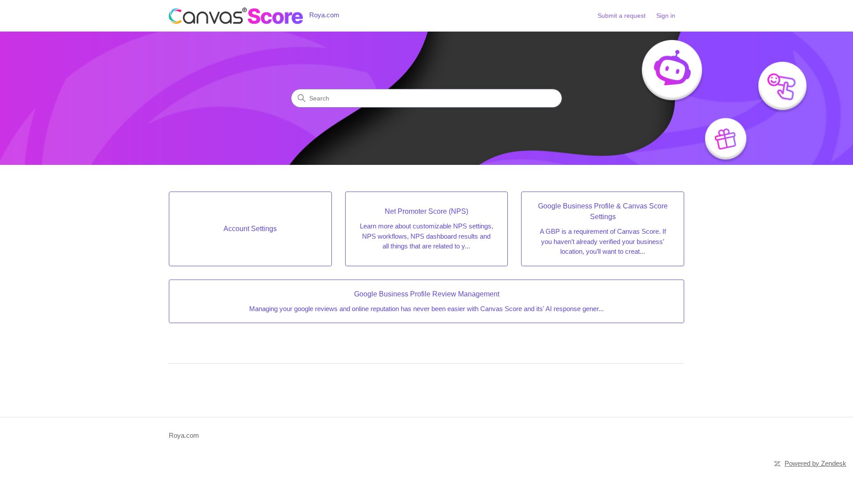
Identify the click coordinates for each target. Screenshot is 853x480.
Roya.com (184, 435)
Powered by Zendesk (815, 463)
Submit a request (622, 15)
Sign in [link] (665, 15)
